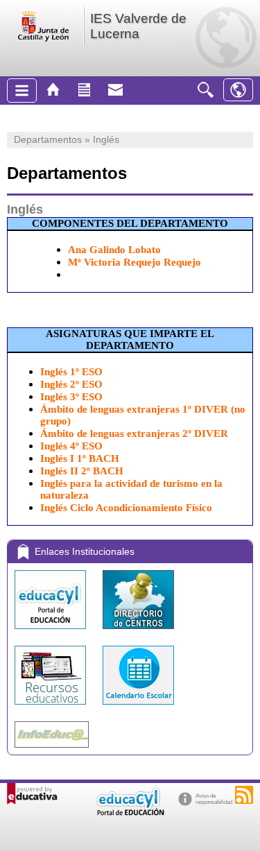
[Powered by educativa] (32, 794)
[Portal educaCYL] (52, 632)
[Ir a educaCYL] (129, 812)
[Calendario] (138, 708)
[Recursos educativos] (52, 708)
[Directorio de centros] (138, 632)
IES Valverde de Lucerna (138, 26)
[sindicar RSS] (244, 795)
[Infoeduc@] (52, 751)
